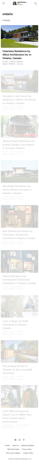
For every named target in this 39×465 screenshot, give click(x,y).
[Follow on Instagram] (19, 440)
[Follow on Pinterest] (24, 440)
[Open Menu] (4, 3)
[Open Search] (35, 3)
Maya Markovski (10, 425)
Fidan (6, 62)
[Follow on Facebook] (15, 440)
